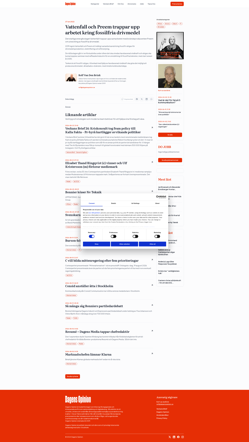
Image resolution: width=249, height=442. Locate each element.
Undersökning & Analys (73, 227)
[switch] (113, 236)
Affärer (68, 204)
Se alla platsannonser (170, 160)
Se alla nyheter (72, 376)
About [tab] (157, 203)
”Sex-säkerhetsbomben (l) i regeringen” (168, 125)
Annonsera (132, 4)
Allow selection (124, 244)
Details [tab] (113, 203)
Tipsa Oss (151, 4)
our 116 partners (94, 212)
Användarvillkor (163, 415)
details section (149, 226)
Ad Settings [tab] (135, 203)
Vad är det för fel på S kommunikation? (169, 101)
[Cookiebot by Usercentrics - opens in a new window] (157, 196)
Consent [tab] (92, 203)
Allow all (152, 244)
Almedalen (161, 27)
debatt (175, 23)
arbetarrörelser (71, 250)
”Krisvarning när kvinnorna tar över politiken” (169, 113)
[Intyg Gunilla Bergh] (170, 45)
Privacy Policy (162, 418)
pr (79, 250)
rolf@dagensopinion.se (86, 87)
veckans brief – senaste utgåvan (76, 152)
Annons (167, 23)
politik (76, 318)
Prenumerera (177, 4)
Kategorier (95, 4)
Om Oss (121, 4)
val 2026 (76, 181)
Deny (96, 244)
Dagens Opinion (163, 412)
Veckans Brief (108, 4)
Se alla (170, 135)
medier (68, 181)
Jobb (142, 4)
